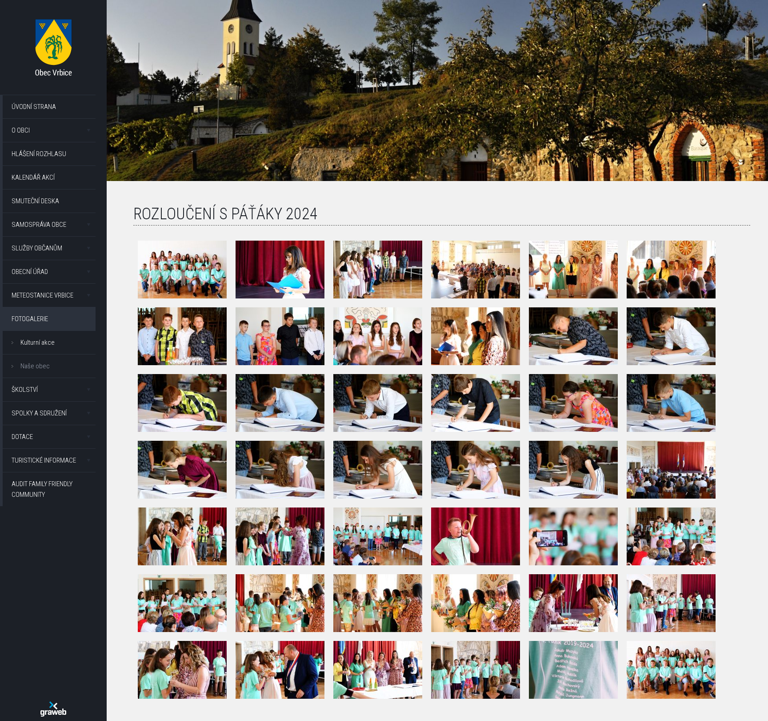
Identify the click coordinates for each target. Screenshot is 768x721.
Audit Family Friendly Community (42, 489)
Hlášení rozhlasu (39, 154)
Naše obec (35, 366)
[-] (182, 269)
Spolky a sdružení (39, 413)
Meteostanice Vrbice (42, 295)
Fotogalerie (30, 319)
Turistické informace (44, 460)
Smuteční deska (35, 201)
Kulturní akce (37, 342)
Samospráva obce (39, 225)
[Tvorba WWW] (53, 709)
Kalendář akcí (33, 177)
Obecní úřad (30, 272)
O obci (21, 130)
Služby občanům (37, 248)
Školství (25, 390)
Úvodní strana (34, 107)
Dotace (22, 437)
